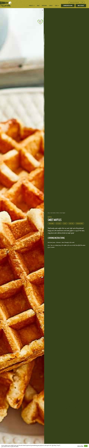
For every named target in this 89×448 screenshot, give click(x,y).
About (38, 5)
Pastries (58, 213)
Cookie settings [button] (80, 445)
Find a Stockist (81, 5)
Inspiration (44, 5)
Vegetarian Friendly (79, 223)
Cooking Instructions (67, 5)
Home (49, 213)
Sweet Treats (71, 223)
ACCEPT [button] (86, 445)
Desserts (65, 223)
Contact (51, 5)
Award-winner (51, 223)
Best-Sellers (58, 223)
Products (31, 5)
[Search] (82, 2)
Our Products (53, 213)
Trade (56, 5)
